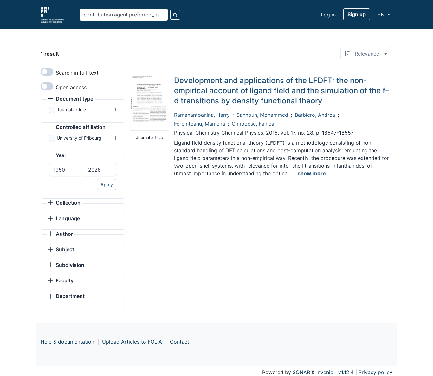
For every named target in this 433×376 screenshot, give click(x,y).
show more (312, 173)
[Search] (175, 15)
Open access (71, 87)
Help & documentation (67, 342)
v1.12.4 (346, 372)
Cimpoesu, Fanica (253, 124)
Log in (328, 14)
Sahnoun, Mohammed (262, 115)
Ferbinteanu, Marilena (199, 124)
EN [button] (382, 14)
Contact (179, 342)
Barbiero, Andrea (315, 115)
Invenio (324, 372)
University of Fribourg (79, 138)
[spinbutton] (65, 169)
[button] (70, 99)
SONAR (301, 372)
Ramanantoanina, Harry (202, 115)
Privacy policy (375, 372)
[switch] (47, 72)
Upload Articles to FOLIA (132, 342)
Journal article (71, 109)
